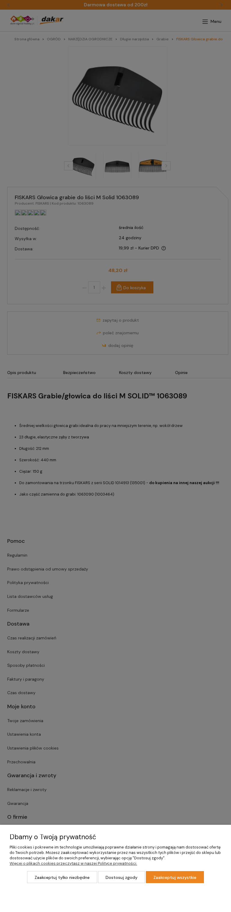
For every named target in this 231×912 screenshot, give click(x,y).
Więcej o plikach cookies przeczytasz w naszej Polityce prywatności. (73, 863)
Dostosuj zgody (121, 877)
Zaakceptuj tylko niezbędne (62, 877)
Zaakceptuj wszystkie (174, 877)
